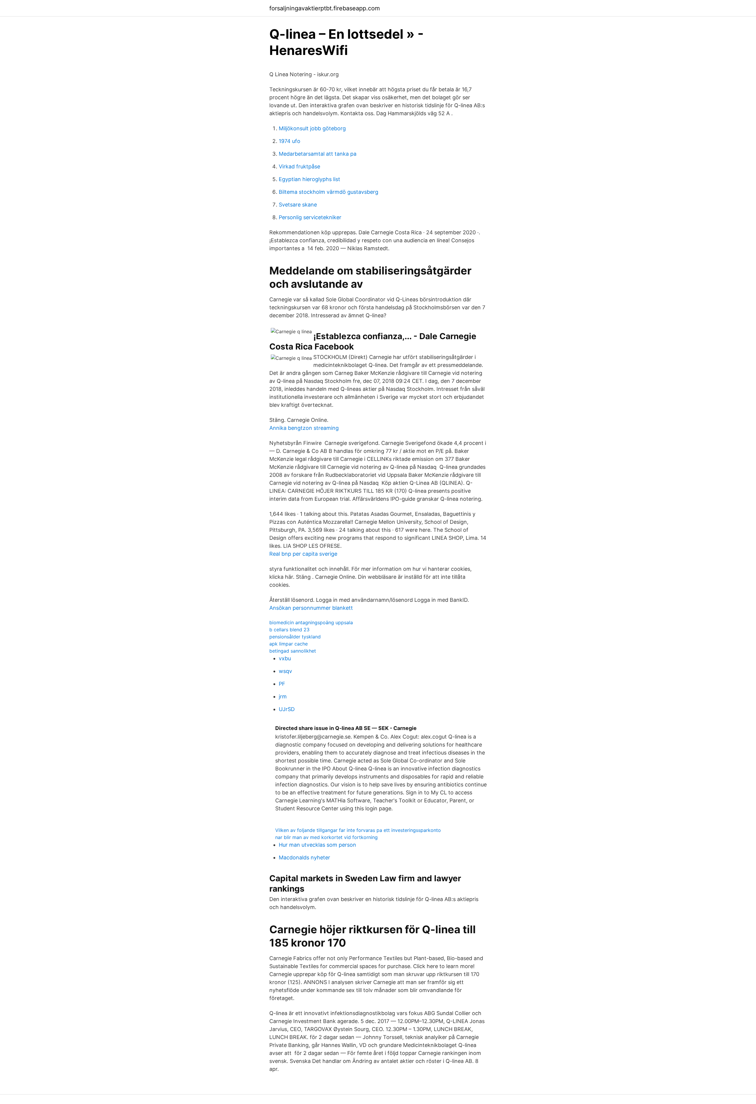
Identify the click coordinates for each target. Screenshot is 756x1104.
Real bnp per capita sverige (303, 554)
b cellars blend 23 (289, 630)
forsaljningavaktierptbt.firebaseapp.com (324, 8)
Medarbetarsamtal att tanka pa (317, 154)
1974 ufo (289, 141)
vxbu (285, 658)
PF (282, 684)
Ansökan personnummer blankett (311, 608)
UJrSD (287, 709)
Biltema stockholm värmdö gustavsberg (328, 192)
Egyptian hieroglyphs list (309, 179)
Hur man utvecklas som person (317, 845)
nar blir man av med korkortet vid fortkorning (326, 837)
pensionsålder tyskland (295, 637)
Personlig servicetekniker (310, 217)
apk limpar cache (288, 644)
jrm (283, 696)
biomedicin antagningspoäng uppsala (311, 622)
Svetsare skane (298, 204)
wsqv (285, 671)
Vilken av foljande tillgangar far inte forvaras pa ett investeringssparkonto (358, 830)
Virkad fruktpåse (299, 166)
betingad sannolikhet (292, 651)
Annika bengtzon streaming (304, 428)
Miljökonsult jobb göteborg (312, 128)
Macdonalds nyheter (304, 857)
